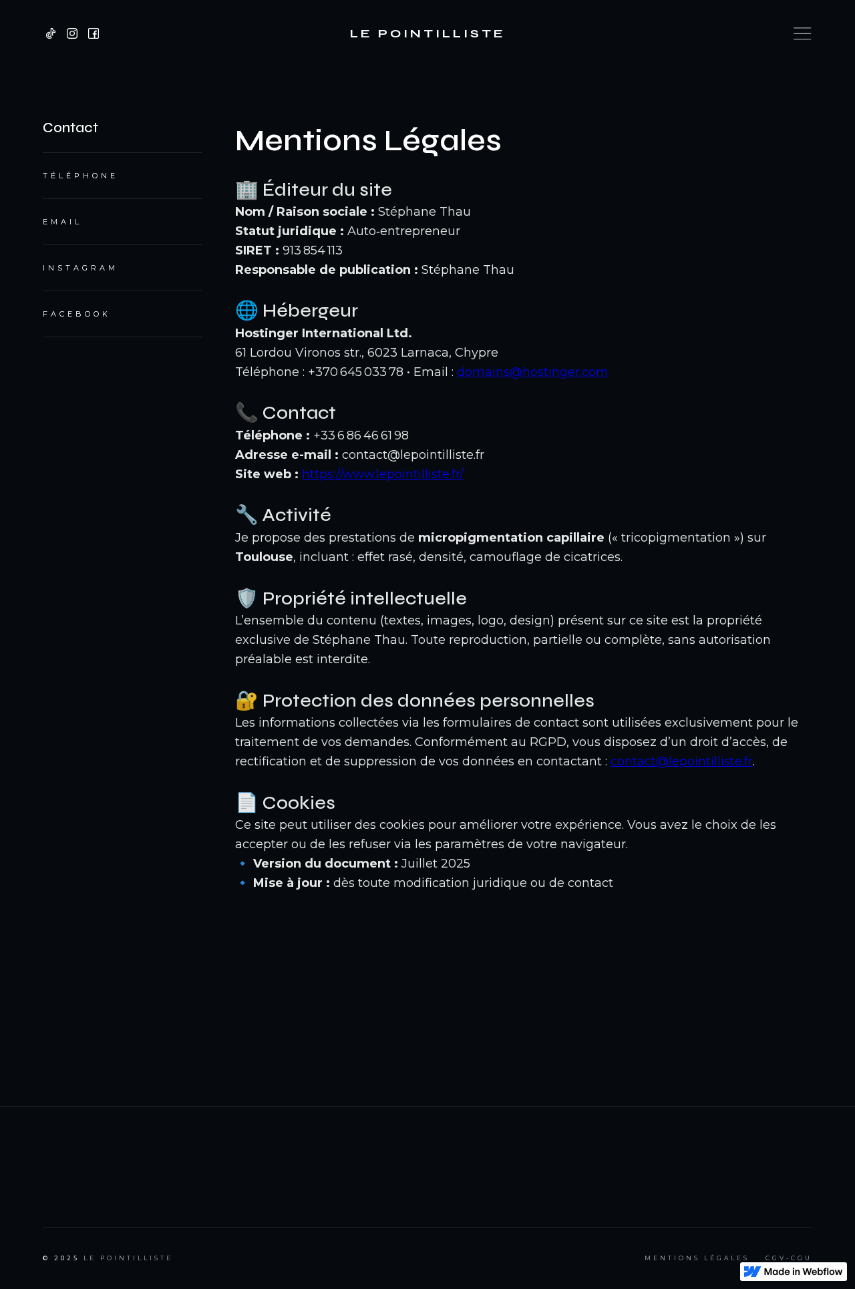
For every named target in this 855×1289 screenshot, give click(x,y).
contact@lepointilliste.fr (682, 761)
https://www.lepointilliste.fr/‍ (383, 474)
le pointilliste (128, 1258)
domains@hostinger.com (533, 372)
